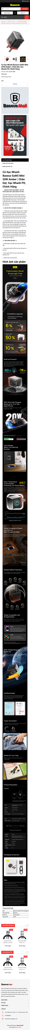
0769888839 (8, 1015)
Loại (2, 80)
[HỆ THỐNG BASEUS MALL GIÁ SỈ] (15, 135)
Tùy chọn (8, 945)
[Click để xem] (15, 41)
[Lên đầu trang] (27, 1027)
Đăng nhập (7, 13)
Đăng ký (23, 13)
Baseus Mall (18, 1027)
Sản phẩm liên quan (8, 925)
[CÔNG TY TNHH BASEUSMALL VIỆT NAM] (7, 984)
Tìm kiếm (24, 9)
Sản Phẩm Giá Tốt (7, 952)
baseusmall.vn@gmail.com (11, 1018)
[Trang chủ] (15, 4)
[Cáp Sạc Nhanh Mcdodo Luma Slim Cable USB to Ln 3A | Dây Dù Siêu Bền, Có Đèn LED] (7, 934)
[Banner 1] (15, 100)
